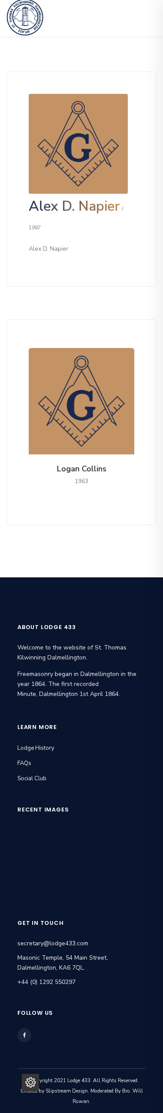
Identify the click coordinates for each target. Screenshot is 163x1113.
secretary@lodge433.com (52, 943)
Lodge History (35, 748)
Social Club (32, 778)
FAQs (24, 763)
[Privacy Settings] (30, 1082)
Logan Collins (81, 469)
